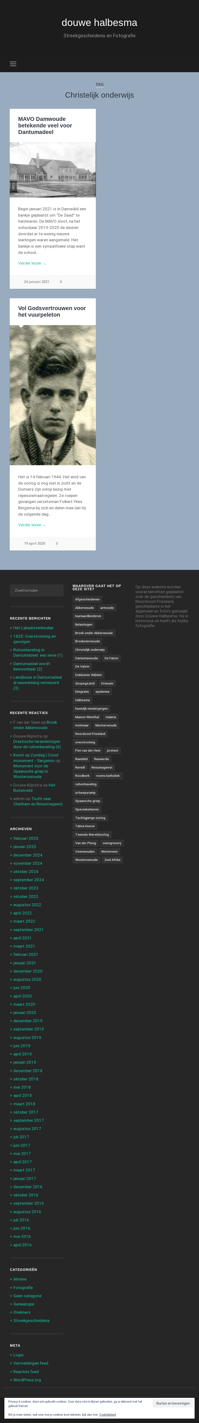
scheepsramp (85, 792)
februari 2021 (25, 954)
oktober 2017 (25, 1112)
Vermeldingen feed (30, 1363)
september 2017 (28, 1120)
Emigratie (82, 691)
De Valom (82, 666)
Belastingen (83, 624)
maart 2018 (24, 1103)
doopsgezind (85, 683)
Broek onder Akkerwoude (94, 633)
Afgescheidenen (87, 599)
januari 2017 (24, 1178)
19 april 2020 (34, 544)
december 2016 (27, 1186)
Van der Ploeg (85, 843)
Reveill (80, 767)
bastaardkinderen (88, 616)
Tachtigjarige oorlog (90, 818)
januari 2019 (24, 1062)
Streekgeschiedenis (31, 1320)
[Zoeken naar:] (37, 590)
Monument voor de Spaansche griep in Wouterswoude (30, 771)
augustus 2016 (27, 1211)
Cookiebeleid (107, 1414)
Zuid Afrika (112, 860)
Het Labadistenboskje (33, 627)
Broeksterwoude (87, 641)
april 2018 (22, 1095)
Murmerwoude (106, 725)
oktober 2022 (25, 896)
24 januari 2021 (36, 282)
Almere (19, 1279)
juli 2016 (21, 1220)
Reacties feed (26, 1371)
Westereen (109, 851)
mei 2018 (22, 1087)
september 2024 (28, 879)
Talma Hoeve (85, 826)
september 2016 (28, 1203)
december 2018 (27, 1070)
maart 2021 (24, 946)
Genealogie (23, 1304)
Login (18, 1354)
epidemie (102, 691)
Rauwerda (101, 759)
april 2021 (22, 938)
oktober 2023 (25, 888)
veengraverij (112, 843)
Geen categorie (27, 1295)
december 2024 (27, 855)
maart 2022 (24, 921)
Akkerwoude (84, 608)
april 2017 (22, 1161)
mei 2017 (22, 1153)
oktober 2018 (25, 1079)
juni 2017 (21, 1145)
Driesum (107, 683)
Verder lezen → (32, 263)
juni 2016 (21, 1228)
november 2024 (27, 863)
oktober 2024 (25, 871)
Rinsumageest (101, 767)
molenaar (82, 725)
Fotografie (23, 1287)
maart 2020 (24, 1004)
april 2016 (22, 1244)
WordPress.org (27, 1379)
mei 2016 (22, 1236)
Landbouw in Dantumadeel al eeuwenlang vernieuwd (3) (37, 682)
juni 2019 (21, 1045)
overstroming (85, 742)
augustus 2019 (27, 1037)
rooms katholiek (108, 776)
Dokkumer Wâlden (88, 675)
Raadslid (81, 759)
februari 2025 (25, 838)
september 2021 (28, 929)
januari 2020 (24, 1012)
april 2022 (22, 913)
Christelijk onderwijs (90, 650)
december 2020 (27, 971)
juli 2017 (21, 1136)
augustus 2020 (27, 979)
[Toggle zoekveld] (186, 63)
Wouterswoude (86, 860)
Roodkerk (82, 776)
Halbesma (82, 700)
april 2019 (22, 1054)
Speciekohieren (87, 809)
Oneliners (22, 1312)
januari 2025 (24, 846)
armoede (107, 608)
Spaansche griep (87, 801)
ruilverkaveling (86, 784)
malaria (111, 717)
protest (112, 750)
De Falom (111, 658)
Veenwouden (85, 851)
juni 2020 (21, 987)
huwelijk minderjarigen (91, 708)
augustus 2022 (27, 904)
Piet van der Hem (87, 750)
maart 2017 (24, 1170)
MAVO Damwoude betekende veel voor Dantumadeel (45, 125)
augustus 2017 (27, 1128)
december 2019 (27, 1020)
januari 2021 (24, 962)
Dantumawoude (86, 658)
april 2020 (22, 996)
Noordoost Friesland (90, 734)
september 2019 (28, 1029)
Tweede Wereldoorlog (92, 834)
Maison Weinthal (87, 717)
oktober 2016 (25, 1195)
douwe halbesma (99, 22)
